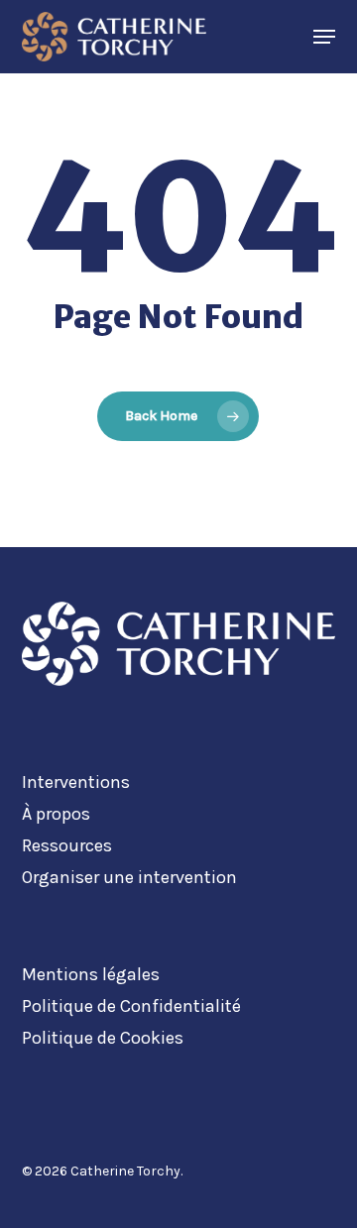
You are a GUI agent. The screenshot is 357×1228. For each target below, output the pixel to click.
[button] (324, 37)
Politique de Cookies (102, 1038)
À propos (56, 814)
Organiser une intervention (129, 877)
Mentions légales (91, 974)
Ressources (67, 845)
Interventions (76, 782)
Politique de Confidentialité (131, 1006)
